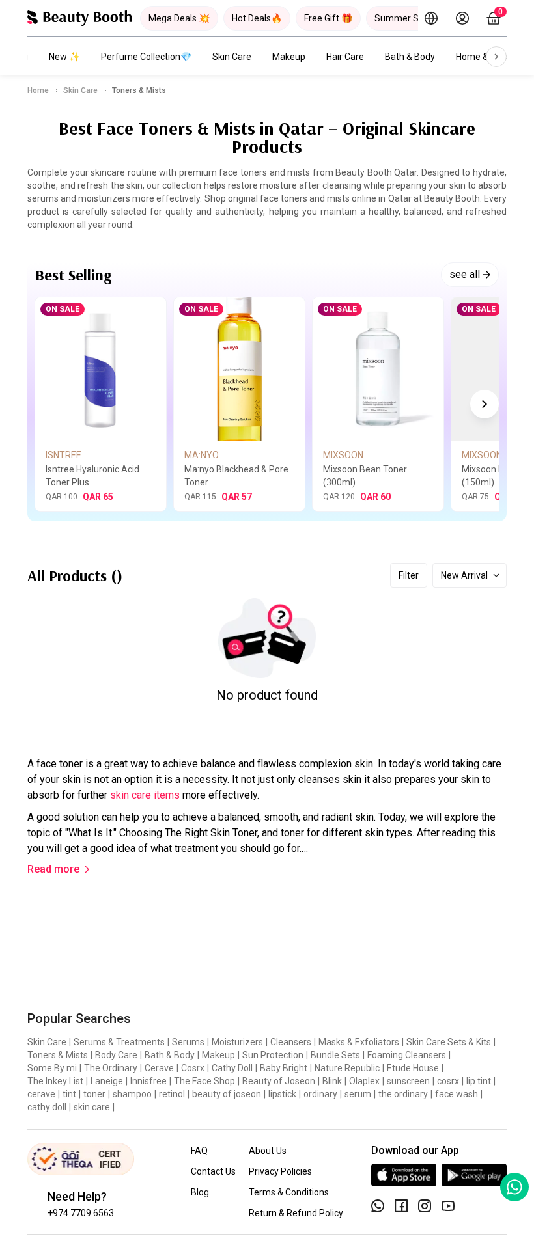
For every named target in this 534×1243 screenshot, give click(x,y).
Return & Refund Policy (296, 1213)
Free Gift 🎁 (328, 18)
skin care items (145, 795)
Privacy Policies (280, 1171)
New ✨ (64, 56)
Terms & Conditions (289, 1192)
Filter (409, 575)
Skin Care (231, 56)
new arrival (464, 575)
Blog (200, 1192)
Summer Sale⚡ (408, 18)
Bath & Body (410, 56)
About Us (268, 1150)
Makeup (288, 56)
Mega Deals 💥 (179, 18)
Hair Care (345, 56)
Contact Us (213, 1171)
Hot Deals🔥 (257, 18)
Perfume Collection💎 (146, 56)
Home (38, 90)
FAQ (199, 1150)
